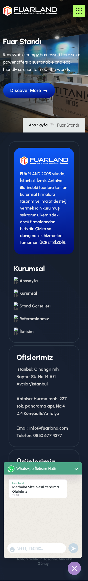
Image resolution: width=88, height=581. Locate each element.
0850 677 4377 (47, 435)
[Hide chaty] (74, 568)
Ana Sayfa (38, 125)
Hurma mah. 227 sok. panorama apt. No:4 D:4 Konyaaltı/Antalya (41, 406)
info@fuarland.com (48, 428)
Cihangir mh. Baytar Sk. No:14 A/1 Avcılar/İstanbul (38, 377)
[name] (17, 11)
